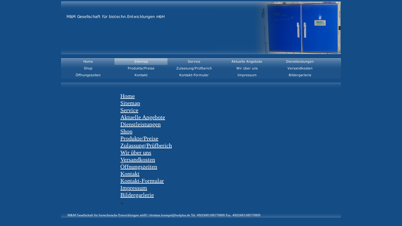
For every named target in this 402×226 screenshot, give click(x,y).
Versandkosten (137, 159)
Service (129, 110)
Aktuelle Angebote (142, 117)
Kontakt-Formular (142, 180)
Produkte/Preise (139, 138)
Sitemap (130, 103)
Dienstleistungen (140, 124)
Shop (126, 131)
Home (127, 96)
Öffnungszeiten (138, 166)
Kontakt (129, 173)
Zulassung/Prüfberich (146, 145)
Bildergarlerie (137, 195)
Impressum (133, 188)
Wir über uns (135, 152)
